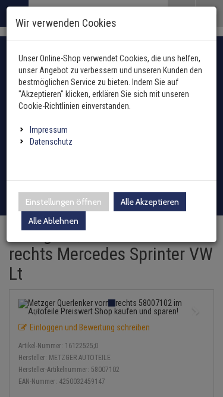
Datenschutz (51, 141)
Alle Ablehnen (53, 220)
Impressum (49, 130)
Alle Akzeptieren (150, 201)
